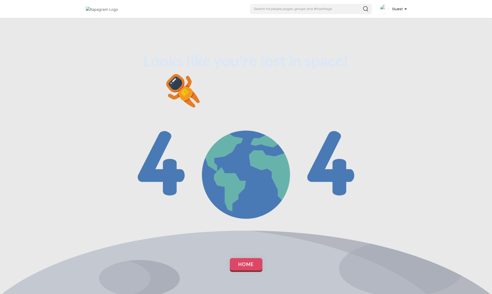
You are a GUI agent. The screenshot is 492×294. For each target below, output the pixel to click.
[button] (311, 9)
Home (246, 264)
